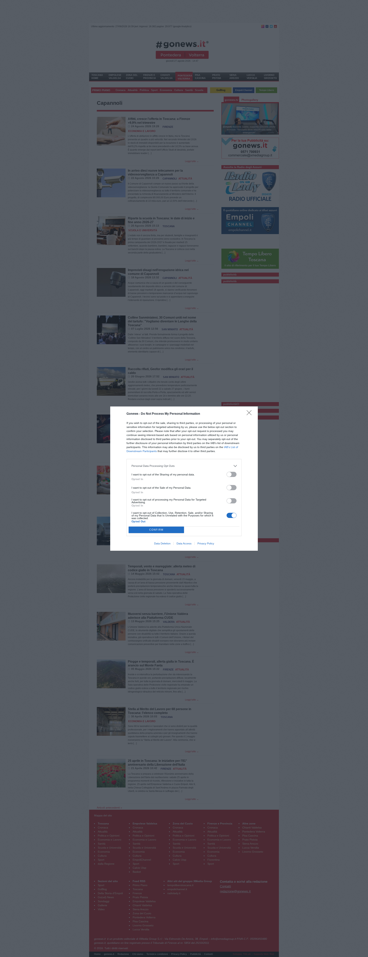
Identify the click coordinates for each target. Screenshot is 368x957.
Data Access (184, 543)
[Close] (250, 414)
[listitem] (184, 466)
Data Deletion (162, 543)
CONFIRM (156, 529)
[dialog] (184, 478)
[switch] (232, 474)
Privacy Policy (205, 543)
